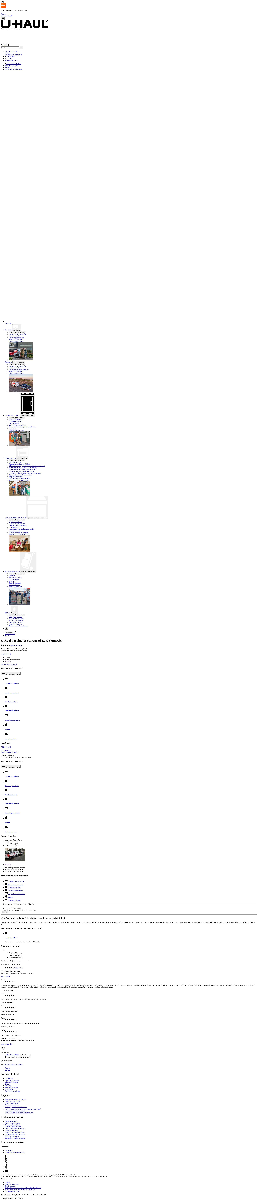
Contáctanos (9, 1078)
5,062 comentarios (16, 645)
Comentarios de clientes (12, 1091)
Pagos (7, 1084)
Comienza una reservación (17, 366)
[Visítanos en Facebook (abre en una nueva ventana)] (6, 1157)
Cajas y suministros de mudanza (15, 1128)
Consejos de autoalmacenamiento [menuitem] (19, 478)
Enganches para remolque (12, 720)
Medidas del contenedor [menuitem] (16, 430)
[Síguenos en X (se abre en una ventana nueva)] (6, 1169)
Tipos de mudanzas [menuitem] (15, 583)
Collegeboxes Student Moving (15, 1134)
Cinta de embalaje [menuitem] (14, 531)
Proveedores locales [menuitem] (15, 577)
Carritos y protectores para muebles (16, 1107)
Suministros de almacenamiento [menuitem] (19, 480)
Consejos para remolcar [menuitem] (16, 338)
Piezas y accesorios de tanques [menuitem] (18, 626)
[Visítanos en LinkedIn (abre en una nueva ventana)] (6, 1166)
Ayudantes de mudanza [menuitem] (12, 571)
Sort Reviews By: (6, 961)
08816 (7, 635)
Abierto (3, 14)
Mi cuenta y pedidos (11, 1082)
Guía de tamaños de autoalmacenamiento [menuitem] (22, 471)
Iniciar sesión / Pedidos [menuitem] (12, 60)
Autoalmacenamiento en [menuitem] (19, 464)
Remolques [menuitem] (8, 330)
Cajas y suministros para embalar (37, 518)
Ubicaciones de (12, 1191)
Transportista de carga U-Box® (15, 1152)
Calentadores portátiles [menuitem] (16, 622)
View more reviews (7, 1044)
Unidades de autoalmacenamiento (15, 1111)
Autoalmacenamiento (11, 702)
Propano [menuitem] (8, 613)
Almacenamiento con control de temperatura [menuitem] (23, 468)
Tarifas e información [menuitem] (15, 419)
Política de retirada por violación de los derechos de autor (23, 1188)
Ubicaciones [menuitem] (10, 56)
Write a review (5, 976)
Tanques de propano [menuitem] (15, 624)
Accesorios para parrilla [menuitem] (16, 618)
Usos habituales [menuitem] (14, 423)
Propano (14, 613)
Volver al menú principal (17, 332)
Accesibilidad (9, 1089)
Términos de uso (10, 1186)
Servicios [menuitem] (12, 581)
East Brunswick (10, 634)
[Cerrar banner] (2, 2)
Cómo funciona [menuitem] (14, 579)
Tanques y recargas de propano (15, 1132)
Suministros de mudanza (12, 710)
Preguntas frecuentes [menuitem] (15, 339)
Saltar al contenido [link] (7, 16)
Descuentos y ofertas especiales (15, 1138)
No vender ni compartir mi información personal (20, 1189)
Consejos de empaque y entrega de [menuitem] (22, 427)
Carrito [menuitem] (9, 58)
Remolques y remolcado (12, 693)
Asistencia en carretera (12, 1080)
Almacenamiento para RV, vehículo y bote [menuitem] (22, 469)
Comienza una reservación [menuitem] (17, 334)
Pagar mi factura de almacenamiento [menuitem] (20, 475)
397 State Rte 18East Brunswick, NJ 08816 (9, 751)
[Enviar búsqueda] (21, 47)
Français (7, 1068)
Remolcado (8, 362)
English (7, 1070)
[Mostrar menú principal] (3, 18)
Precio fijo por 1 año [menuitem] (11, 51)
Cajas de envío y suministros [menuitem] (18, 525)
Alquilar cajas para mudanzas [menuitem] (18, 534)
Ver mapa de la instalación (9, 664)
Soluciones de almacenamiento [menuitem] (18, 533)
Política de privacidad (12, 1184)
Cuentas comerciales (11, 1121)
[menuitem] (27, 366)
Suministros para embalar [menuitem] (17, 523)
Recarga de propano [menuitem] (15, 617)
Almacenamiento (22, 458)
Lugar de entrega (10, 910)
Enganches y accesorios (12, 1123)
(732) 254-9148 (6, 654)
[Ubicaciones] (8, 45)
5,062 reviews (18, 968)
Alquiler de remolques (12, 1105)
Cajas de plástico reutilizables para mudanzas (19, 1113)
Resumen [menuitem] (12, 576)
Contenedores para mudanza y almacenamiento (23, 1109)
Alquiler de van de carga (12, 1101)
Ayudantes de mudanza (28, 571)
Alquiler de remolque (11, 1103)
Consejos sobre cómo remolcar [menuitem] (18, 370)
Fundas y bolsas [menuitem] (14, 527)
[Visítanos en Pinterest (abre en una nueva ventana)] (6, 1163)
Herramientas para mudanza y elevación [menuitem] (21, 529)
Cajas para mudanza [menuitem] (15, 522)
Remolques (16, 330)
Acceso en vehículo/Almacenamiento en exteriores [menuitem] (25, 473)
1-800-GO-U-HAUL (12, 1055)
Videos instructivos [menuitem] (15, 336)
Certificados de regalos (12, 1136)
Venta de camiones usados (13, 1127)
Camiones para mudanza (12, 674)
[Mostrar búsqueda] (5, 45)
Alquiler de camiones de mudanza (15, 1099)
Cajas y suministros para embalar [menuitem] (15, 518)
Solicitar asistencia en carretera (13, 1064)
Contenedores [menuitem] (12, 415)
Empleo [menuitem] (7, 53)
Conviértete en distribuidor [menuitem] (13, 55)
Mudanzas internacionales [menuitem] (17, 425)
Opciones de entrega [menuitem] (15, 421)
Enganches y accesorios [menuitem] (16, 341)
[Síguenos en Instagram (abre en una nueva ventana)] (6, 1160)
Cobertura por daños (11, 1130)
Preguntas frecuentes (11, 1087)
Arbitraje (7, 1182)
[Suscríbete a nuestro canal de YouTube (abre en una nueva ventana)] (6, 1171)
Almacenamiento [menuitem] (10, 458)
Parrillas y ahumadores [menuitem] (16, 620)
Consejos (8, 1085)
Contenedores (27, 415)
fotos (8, 661)
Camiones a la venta (10, 739)
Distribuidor (8, 1150)
